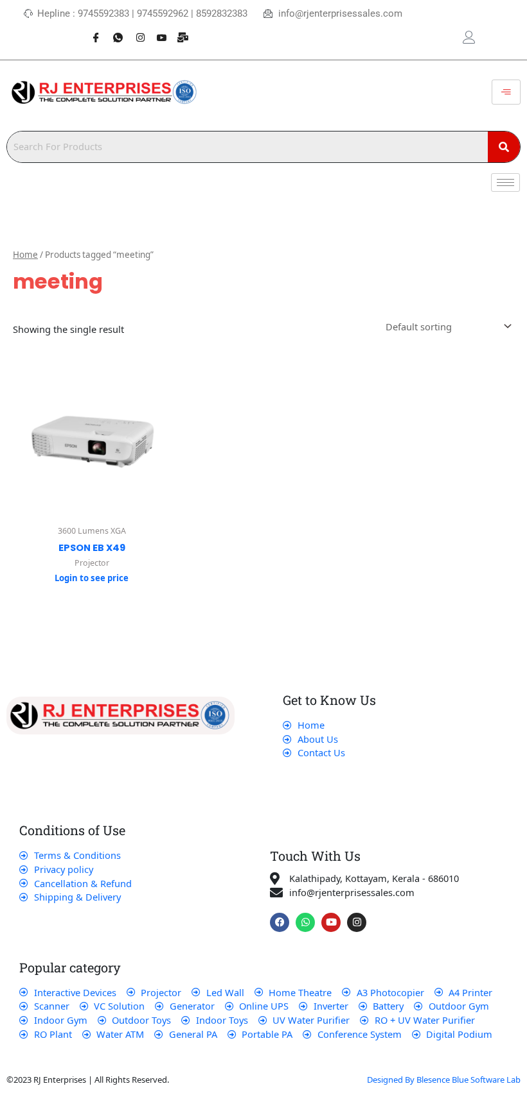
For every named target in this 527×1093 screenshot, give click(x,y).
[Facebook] (91, 30)
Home (25, 254)
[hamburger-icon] (506, 92)
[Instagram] (135, 30)
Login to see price (92, 578)
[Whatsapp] (113, 30)
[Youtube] (156, 30)
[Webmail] (178, 30)
